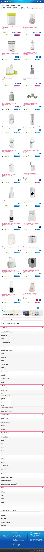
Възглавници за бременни (5, 459)
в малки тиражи (17, 543)
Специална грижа (4, 429)
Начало (4, 533)
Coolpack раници (3, 525)
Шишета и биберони (4, 389)
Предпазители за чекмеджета (6, 478)
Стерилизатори (3, 410)
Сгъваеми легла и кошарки (5, 341)
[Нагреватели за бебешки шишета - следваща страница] (42, 308)
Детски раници (3, 515)
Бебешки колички (4, 329)
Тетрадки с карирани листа (5, 519)
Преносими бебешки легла (5, 342)
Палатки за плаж (4, 343)
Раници (2, 512)
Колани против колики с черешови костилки (8, 481)
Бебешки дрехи (3, 374)
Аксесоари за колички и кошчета (6, 332)
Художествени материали (16, 537)
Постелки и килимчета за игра (6, 439)
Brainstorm (2, 499)
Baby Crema (3, 492)
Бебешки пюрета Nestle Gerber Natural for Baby (9, 483)
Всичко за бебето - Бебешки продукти (18, 540)
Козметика (3, 425)
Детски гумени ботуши (5, 381)
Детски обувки (3, 379)
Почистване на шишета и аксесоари (7, 407)
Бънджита (2, 440)
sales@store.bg (39, 539)
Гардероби (2, 353)
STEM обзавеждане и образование (18, 541)
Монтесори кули (3, 361)
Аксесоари (2, 382)
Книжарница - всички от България (19, 533)
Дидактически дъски (4, 364)
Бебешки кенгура (4, 335)
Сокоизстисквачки (4, 401)
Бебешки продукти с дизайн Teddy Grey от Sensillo (9, 484)
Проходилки (3, 441)
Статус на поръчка (5, 537)
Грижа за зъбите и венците (5, 426)
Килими (2, 367)
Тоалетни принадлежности (5, 422)
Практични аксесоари (4, 465)
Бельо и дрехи (3, 461)
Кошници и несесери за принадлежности (8, 423)
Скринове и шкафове (4, 354)
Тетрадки (2, 514)
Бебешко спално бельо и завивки (6, 350)
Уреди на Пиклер (4, 363)
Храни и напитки (4, 387)
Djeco (2, 495)
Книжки (2, 451)
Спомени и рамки (4, 453)
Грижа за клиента (5, 535)
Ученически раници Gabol (5, 522)
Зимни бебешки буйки (5, 378)
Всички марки (40, 503)
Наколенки (3, 446)
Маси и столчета (3, 357)
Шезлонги (2, 447)
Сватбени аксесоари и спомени (6, 468)
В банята (2, 421)
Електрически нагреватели (5, 395)
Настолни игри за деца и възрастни (18, 534)
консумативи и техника (17, 536)
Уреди (9, 3)
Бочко (2, 501)
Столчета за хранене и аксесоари (6, 411)
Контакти (4, 534)
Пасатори (2, 399)
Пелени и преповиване (5, 416)
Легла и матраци (4, 349)
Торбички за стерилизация (5, 408)
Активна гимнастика (4, 437)
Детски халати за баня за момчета (7, 477)
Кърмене (2, 458)
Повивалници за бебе (4, 476)
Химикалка (3, 523)
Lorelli (2, 496)
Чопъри (2, 404)
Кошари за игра (3, 434)
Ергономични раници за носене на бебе (7, 336)
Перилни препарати (4, 418)
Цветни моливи (3, 518)
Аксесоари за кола (4, 334)
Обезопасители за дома (5, 368)
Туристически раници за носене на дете (7, 339)
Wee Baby (2, 502)
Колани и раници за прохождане (6, 444)
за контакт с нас (38, 538)
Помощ (4, 538)
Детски (15, 539)
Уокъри (2, 443)
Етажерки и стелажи (4, 356)
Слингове (2, 338)
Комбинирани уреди (4, 396)
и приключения (16, 544)
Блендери (2, 402)
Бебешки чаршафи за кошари (6, 480)
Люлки (2, 448)
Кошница (4, 536)
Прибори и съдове (4, 390)
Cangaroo (2, 494)
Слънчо (2, 491)
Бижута (2, 466)
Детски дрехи (3, 375)
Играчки (2, 450)
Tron (1, 489)
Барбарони (3, 360)
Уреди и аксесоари (4, 428)
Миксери (2, 405)
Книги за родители (4, 469)
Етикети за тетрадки (4, 521)
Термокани (3, 398)
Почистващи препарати (5, 419)
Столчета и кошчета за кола (5, 331)
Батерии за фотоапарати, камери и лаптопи (19, 546)
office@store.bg (40, 540)
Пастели (2, 516)
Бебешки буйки (3, 376)
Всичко (17, 542)
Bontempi (2, 498)
